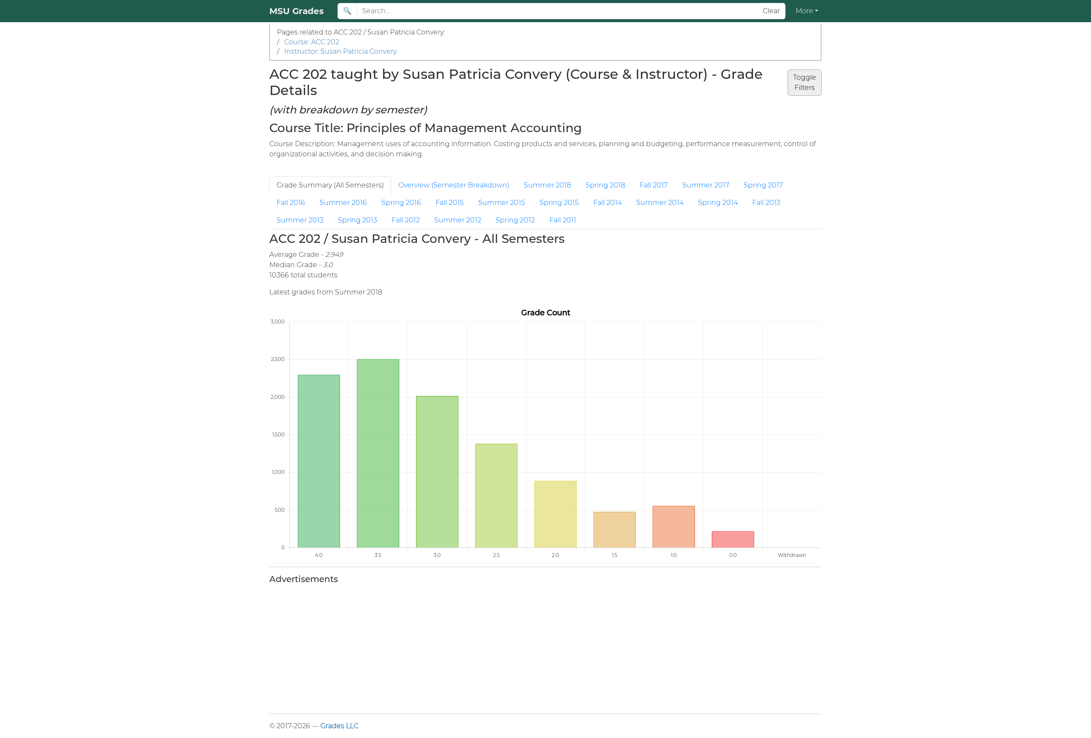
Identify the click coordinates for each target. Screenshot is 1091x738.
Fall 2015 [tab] (450, 203)
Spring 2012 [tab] (515, 220)
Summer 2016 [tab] (343, 203)
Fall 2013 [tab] (766, 203)
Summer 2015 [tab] (501, 203)
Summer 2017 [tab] (705, 185)
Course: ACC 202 (311, 42)
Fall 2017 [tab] (654, 185)
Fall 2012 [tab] (406, 220)
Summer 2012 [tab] (457, 220)
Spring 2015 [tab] (559, 203)
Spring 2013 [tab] (357, 220)
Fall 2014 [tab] (607, 203)
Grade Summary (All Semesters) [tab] (330, 185)
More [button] (804, 11)
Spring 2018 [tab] (605, 185)
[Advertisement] (525, 647)
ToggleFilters (804, 82)
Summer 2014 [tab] (660, 203)
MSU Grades (296, 11)
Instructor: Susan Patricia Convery (340, 51)
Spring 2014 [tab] (718, 203)
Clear (771, 11)
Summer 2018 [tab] (547, 185)
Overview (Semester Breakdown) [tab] (453, 185)
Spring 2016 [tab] (401, 203)
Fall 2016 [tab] (291, 203)
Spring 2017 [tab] (763, 185)
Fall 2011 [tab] (562, 220)
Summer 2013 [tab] (300, 220)
